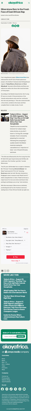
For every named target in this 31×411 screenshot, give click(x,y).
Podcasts (4, 368)
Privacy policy (6, 378)
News (3, 359)
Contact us (5, 376)
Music (3, 360)
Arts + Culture (6, 364)
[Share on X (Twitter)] (15, 26)
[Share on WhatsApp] (18, 26)
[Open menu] (2, 2)
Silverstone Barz (21, 77)
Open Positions (6, 382)
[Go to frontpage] (15, 3)
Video (3, 366)
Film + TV (4, 362)
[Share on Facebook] (13, 26)
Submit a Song (6, 380)
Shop (3, 369)
